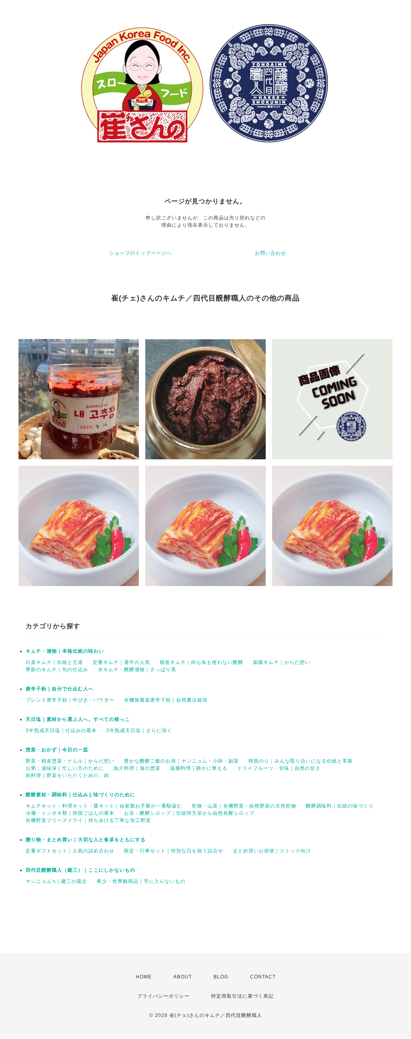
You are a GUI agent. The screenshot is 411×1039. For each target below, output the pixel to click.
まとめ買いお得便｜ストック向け (272, 851)
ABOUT (182, 977)
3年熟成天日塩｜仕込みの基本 (61, 730)
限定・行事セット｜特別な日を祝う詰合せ (173, 851)
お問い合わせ (270, 253)
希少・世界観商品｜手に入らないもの (141, 881)
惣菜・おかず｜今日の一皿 (57, 750)
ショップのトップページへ (140, 253)
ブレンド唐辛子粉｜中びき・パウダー (70, 700)
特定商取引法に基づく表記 (242, 996)
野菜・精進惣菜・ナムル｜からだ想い (70, 761)
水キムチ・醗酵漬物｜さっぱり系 (137, 669)
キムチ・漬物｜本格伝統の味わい (65, 651)
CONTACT (263, 977)
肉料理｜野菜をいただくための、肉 (67, 775)
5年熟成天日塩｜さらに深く (139, 730)
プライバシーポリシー (163, 996)
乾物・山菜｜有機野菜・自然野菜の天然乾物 (244, 806)
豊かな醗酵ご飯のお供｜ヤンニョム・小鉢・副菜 (181, 761)
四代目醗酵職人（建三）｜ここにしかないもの (80, 870)
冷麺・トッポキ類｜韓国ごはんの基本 (70, 813)
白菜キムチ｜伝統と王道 (54, 662)
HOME (144, 977)
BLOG (221, 977)
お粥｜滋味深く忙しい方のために (65, 768)
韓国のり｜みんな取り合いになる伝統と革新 (300, 761)
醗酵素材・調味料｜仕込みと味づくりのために (80, 795)
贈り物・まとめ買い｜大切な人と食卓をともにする (86, 839)
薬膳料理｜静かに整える (199, 768)
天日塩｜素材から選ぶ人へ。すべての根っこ (78, 719)
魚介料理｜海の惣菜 (137, 768)
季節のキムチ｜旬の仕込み (57, 669)
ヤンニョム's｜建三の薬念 (56, 881)
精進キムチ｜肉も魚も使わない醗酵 (201, 662)
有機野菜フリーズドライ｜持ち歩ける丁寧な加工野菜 (88, 820)
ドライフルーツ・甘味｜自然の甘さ (279, 768)
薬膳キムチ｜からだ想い (281, 662)
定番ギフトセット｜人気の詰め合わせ (70, 851)
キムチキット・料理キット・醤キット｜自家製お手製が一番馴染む (104, 806)
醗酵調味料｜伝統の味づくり (340, 806)
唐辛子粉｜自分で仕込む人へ (60, 689)
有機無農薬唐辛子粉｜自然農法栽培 (166, 700)
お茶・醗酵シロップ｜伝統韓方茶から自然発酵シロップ (189, 813)
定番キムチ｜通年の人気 (121, 662)
